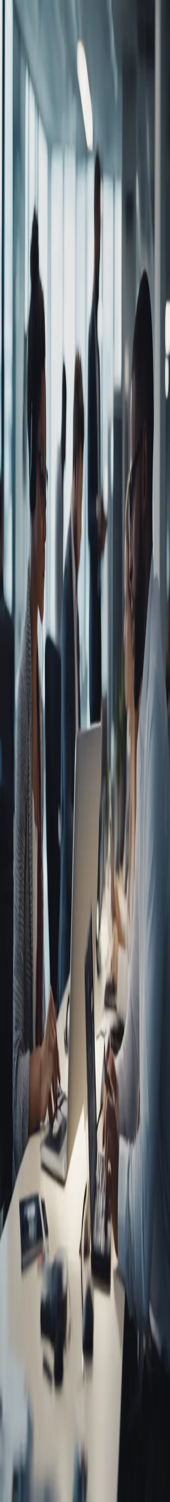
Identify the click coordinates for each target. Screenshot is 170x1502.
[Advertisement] (85, 314)
